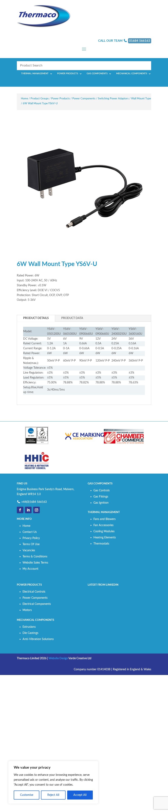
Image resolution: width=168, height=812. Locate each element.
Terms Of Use (31, 544)
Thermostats (101, 543)
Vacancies (29, 550)
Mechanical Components (131, 73)
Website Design (58, 658)
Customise (26, 795)
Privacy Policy (31, 538)
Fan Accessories (103, 525)
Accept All (79, 795)
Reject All (53, 795)
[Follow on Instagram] (36, 510)
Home (24, 98)
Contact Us (30, 532)
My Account (30, 568)
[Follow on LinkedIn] (28, 510)
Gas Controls (101, 490)
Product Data (72, 318)
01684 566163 (139, 40)
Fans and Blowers (104, 519)
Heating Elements (104, 537)
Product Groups (40, 98)
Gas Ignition (101, 502)
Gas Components (97, 73)
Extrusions (29, 627)
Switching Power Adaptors (113, 98)
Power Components (83, 98)
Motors (27, 610)
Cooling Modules (104, 531)
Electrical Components (37, 604)
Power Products (67, 73)
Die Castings (30, 633)
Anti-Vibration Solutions (38, 639)
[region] (53, 782)
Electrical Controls (34, 591)
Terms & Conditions (35, 556)
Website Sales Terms (35, 562)
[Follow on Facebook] (20, 510)
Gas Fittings (100, 496)
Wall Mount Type (141, 98)
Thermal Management (35, 73)
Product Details (36, 318)
